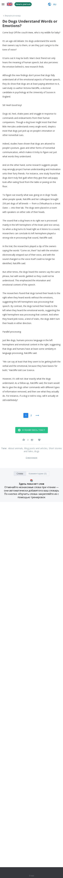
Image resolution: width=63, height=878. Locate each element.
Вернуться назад (12, 16)
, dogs (36, 451)
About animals (15, 448)
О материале (31, 458)
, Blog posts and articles (35, 448)
